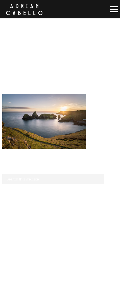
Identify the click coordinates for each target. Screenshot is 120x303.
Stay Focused (13, 214)
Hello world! (12, 207)
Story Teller (11, 221)
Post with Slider (15, 234)
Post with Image (15, 227)
